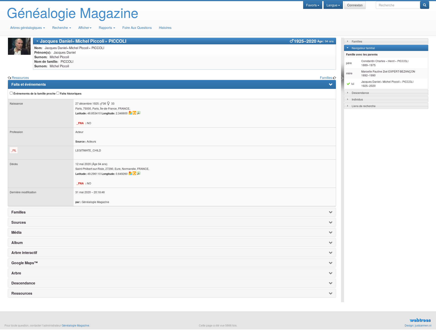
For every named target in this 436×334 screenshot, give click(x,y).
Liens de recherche (364, 106)
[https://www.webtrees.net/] (363, 320)
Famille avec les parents (362, 54)
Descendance (360, 93)
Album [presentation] (17, 243)
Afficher (83, 27)
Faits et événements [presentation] (28, 84)
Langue (332, 5)
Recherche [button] (60, 27)
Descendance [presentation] (23, 283)
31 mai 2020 (83, 192)
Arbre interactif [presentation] (24, 253)
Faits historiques (70, 93)
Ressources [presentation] (21, 293)
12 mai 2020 (83, 164)
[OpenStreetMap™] (139, 113)
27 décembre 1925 (87, 103)
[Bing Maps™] (134, 113)
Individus (357, 99)
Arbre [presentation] (16, 273)
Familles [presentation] (18, 212)
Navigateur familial (363, 48)
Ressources (20, 77)
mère (349, 73)
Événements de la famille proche (34, 93)
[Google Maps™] (130, 113)
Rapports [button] (106, 27)
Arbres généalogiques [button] (26, 27)
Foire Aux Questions (137, 27)
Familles (326, 77)
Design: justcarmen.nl (418, 325)
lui (352, 83)
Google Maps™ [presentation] (24, 263)
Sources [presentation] (18, 222)
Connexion (355, 5)
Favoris (311, 5)
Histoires (165, 27)
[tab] (184, 41)
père (349, 63)
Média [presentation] (16, 232)
